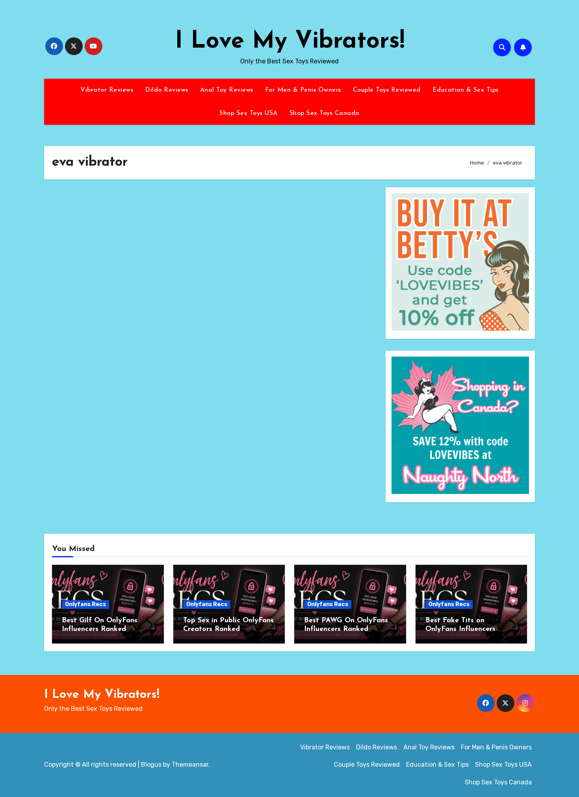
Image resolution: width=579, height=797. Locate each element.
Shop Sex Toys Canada (325, 113)
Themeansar (190, 764)
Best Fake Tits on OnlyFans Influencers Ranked (460, 629)
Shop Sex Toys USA (248, 113)
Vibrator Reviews (106, 90)
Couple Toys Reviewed (387, 90)
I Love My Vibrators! (290, 42)
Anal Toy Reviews (226, 90)
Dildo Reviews (166, 90)
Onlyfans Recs (85, 604)
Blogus (151, 764)
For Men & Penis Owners (303, 90)
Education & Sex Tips (465, 90)
